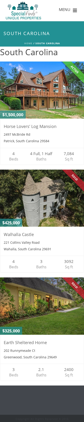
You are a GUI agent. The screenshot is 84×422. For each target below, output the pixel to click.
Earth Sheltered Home (25, 342)
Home (28, 43)
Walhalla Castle (19, 234)
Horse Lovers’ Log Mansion (30, 126)
